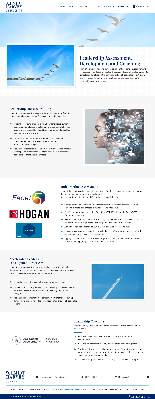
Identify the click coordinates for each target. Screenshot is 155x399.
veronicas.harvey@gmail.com (52, 377)
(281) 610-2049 (142, 6)
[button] (89, 6)
